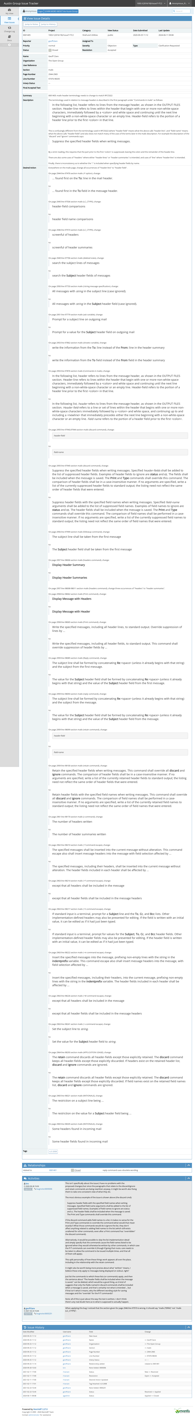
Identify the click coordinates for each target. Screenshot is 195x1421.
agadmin (66, 1396)
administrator (34, 1415)
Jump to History (48, 24)
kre (27, 1183)
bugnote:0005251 (44, 1313)
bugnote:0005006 (44, 1188)
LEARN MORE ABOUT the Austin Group (61, 11)
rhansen (66, 1372)
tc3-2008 (53, 1151)
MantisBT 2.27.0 (40, 1409)
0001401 (53, 1170)
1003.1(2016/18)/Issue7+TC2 (149, 3)
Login (40, 11)
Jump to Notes (31, 24)
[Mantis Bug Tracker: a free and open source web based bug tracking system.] (182, 1410)
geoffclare (52, 41)
